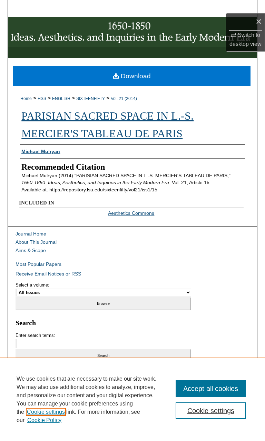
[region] (132, 399)
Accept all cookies (210, 388)
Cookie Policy (44, 420)
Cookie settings (46, 412)
